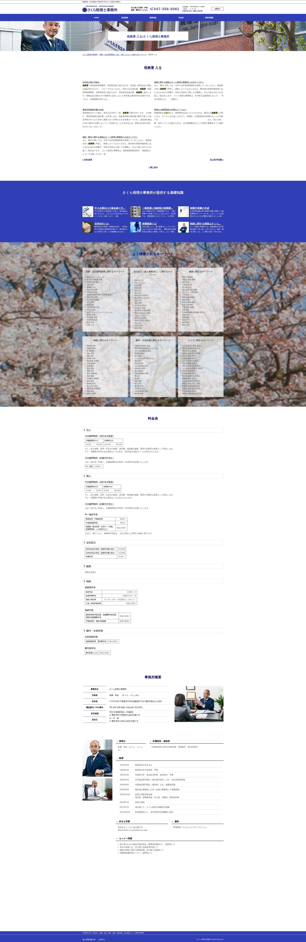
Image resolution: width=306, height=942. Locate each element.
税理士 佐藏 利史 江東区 (191, 383)
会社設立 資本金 (140, 305)
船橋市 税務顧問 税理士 (191, 386)
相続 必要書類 (92, 373)
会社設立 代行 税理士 (142, 320)
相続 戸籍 (90, 371)
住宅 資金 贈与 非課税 (142, 351)
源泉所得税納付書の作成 (93, 110)
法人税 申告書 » (217, 160)
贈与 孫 (137, 376)
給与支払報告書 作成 (94, 279)
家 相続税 (90, 351)
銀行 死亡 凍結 (92, 386)
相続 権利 (90, 356)
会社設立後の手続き (91, 82)
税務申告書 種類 (93, 282)
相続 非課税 (91, 393)
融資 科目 (185, 325)
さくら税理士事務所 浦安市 (192, 368)
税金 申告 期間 (92, 297)
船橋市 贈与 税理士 (189, 378)
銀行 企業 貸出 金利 (189, 289)
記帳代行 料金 (92, 292)
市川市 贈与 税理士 (189, 356)
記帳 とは (90, 325)
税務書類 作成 (92, 320)
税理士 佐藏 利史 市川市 (191, 388)
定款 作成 (138, 328)
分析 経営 (90, 284)
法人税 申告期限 (93, 299)
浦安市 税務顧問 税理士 (191, 348)
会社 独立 (138, 323)
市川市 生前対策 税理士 (191, 376)
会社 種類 (138, 303)
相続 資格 (90, 368)
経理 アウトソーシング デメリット (100, 312)
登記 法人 (138, 293)
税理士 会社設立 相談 (142, 313)
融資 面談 (185, 282)
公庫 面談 (185, 294)
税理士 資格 (91, 310)
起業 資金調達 (187, 305)
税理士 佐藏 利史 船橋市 (191, 353)
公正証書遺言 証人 (141, 366)
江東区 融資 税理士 (189, 358)
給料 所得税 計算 (93, 307)
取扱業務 (124, 18)
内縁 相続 (90, 376)
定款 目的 (138, 288)
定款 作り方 (138, 280)
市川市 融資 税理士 (189, 391)
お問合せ (217, 9)
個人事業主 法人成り (142, 298)
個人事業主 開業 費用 (142, 310)
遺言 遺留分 (138, 371)
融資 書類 (185, 322)
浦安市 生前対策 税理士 (191, 366)
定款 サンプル (139, 283)
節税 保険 (138, 381)
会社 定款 (138, 290)
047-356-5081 (166, 9)
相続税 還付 (91, 383)
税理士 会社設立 (140, 318)
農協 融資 (185, 317)
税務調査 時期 (92, 317)
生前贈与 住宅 (139, 388)
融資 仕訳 (185, 315)
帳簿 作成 (90, 322)
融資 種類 (185, 299)
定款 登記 (138, 300)
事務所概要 (209, 18)
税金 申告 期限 (92, 289)
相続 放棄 (90, 391)
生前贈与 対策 (139, 368)
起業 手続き (138, 325)
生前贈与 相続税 (93, 378)
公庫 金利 (185, 310)
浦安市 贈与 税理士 (189, 351)
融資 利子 (185, 320)
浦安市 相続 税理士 (189, 371)
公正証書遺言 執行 (141, 391)
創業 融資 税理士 (188, 297)
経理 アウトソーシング (95, 277)
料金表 (181, 18)
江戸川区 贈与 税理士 (190, 361)
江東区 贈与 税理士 (189, 373)
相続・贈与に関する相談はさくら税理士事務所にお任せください (110, 137)
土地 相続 (90, 366)
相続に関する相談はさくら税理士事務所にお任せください (179, 82)
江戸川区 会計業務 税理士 (192, 346)
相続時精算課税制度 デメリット (146, 348)
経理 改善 (90, 305)
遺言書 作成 (138, 386)
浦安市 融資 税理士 (189, 363)
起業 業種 (138, 285)
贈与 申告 (138, 383)
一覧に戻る (153, 167)
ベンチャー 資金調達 (190, 292)
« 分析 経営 (87, 160)
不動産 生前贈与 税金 (142, 346)
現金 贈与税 (138, 363)
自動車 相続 (91, 348)
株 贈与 (137, 378)
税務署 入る (91, 287)
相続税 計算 (91, 346)
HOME (96, 18)
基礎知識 (153, 18)
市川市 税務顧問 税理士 (191, 381)
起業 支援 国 (187, 284)
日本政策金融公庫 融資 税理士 (193, 312)
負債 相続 (90, 381)
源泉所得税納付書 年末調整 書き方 (100, 294)
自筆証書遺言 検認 (141, 373)
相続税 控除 (91, 358)
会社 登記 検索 (139, 308)
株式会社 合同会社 (141, 295)
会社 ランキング (140, 315)
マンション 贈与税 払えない (145, 358)
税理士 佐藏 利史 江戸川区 (192, 393)
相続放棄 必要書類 (94, 388)
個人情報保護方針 (89, 939)
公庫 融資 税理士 (188, 307)
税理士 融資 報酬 (188, 279)
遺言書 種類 (138, 393)
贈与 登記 (138, 356)
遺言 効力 (138, 361)
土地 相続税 (91, 363)
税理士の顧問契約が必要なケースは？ (170, 110)
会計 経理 (90, 302)
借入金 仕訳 (186, 287)
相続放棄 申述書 (93, 361)
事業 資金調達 (187, 277)
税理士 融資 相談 (188, 302)
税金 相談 (90, 353)
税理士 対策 (91, 315)
